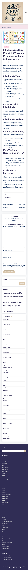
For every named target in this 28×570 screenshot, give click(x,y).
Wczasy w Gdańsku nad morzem (10, 426)
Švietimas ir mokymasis (8, 403)
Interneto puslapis (7, 257)
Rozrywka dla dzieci (7, 395)
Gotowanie (5, 327)
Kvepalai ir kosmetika (7, 367)
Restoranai (5, 393)
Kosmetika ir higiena (7, 349)
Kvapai (4, 362)
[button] (8, 197)
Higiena (4, 339)
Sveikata (6, 46)
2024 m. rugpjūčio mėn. (7, 559)
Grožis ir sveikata (6, 337)
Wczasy (4, 420)
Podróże (5, 385)
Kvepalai (7, 195)
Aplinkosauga (6, 319)
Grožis (4, 329)
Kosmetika (5, 344)
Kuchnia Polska (6, 352)
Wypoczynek (6, 428)
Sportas (4, 398)
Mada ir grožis (6, 370)
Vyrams (4, 415)
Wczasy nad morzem (7, 423)
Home (3, 26)
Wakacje (5, 418)
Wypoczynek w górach (8, 431)
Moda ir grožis (6, 372)
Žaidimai (5, 433)
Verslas (4, 413)
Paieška (5, 279)
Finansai (5, 321)
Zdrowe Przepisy (6, 436)
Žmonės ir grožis (6, 438)
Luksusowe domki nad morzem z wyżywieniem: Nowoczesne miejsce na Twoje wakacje (14, 292)
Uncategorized (6, 410)
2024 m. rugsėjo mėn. (6, 557)
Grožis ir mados (6, 334)
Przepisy (5, 387)
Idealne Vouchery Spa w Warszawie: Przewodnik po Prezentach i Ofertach (12, 306)
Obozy (4, 382)
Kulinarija (5, 354)
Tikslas (4, 408)
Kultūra (4, 360)
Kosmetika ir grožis (7, 347)
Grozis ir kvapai (6, 332)
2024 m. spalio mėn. (6, 555)
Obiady (4, 380)
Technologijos (6, 405)
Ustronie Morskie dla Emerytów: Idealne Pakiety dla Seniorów (12, 310)
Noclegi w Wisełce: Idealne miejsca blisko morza (13, 297)
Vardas (5, 244)
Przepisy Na (5, 390)
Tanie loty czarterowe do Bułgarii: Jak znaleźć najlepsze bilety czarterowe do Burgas (14, 301)
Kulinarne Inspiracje (7, 357)
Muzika (4, 375)
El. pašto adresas (7, 250)
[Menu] (25, 12)
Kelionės (4, 342)
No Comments (20, 62)
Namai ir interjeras (7, 377)
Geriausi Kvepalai (6, 324)
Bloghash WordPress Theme (16, 567)
